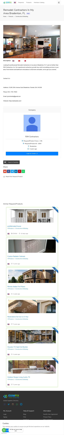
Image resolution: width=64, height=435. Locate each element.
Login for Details (31, 153)
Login (4, 414)
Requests (21, 2)
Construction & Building (22, 16)
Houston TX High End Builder (18, 347)
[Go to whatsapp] (4, 430)
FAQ (24, 417)
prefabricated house (14, 226)
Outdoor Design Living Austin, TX (19, 377)
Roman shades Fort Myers (16, 287)
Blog (24, 414)
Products (29, 2)
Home (4, 16)
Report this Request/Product (14, 176)
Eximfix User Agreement (50, 414)
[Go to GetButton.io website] (4, 433)
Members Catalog (39, 2)
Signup (5, 417)
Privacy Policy (47, 417)
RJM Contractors (32, 136)
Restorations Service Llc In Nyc (18, 317)
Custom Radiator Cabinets (16, 256)
